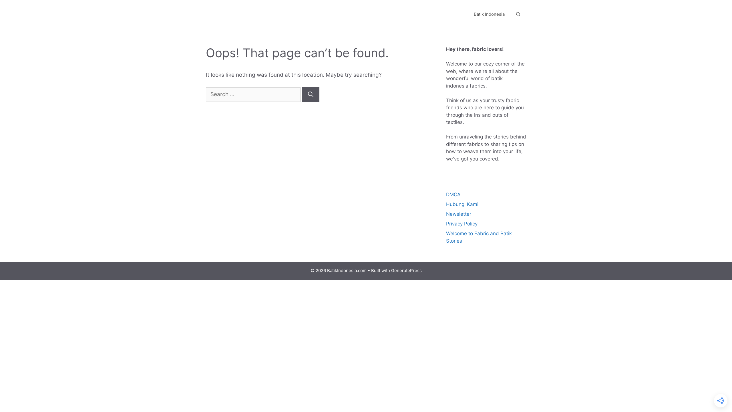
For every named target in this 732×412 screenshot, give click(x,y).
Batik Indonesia (489, 14)
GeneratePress (406, 270)
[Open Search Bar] (518, 14)
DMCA (453, 194)
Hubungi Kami (462, 204)
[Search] (310, 94)
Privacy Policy (462, 224)
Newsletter (458, 214)
